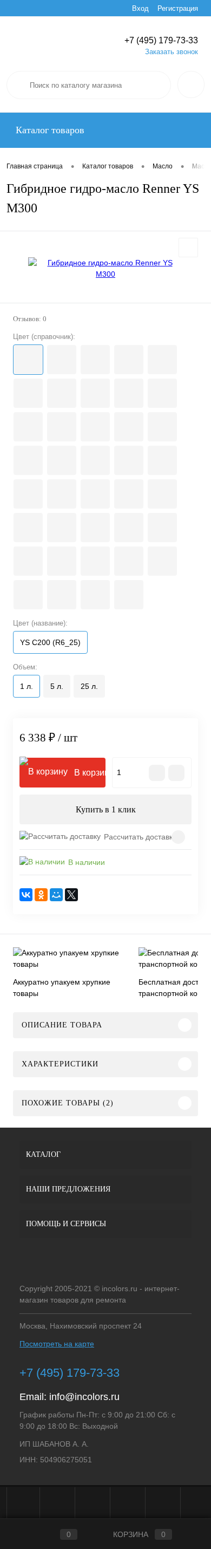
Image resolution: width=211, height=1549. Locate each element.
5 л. (56, 686)
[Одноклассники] (41, 894)
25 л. (89, 686)
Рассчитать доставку (140, 836)
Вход (140, 8)
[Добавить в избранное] (188, 247)
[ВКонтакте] (25, 894)
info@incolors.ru (84, 1396)
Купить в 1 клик (106, 809)
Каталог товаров (48, 130)
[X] (71, 894)
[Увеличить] (105, 268)
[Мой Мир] (56, 894)
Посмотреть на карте (56, 1343)
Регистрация (177, 8)
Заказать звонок (171, 52)
